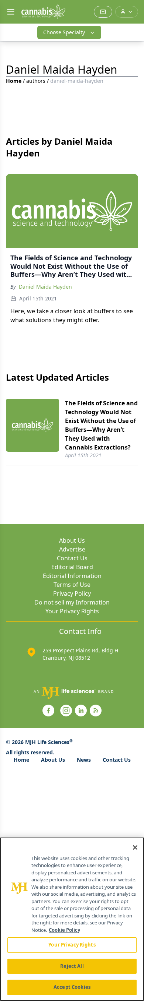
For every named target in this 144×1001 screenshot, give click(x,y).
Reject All (71, 966)
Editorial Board (72, 567)
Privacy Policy (72, 593)
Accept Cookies (72, 987)
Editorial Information (72, 576)
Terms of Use (72, 585)
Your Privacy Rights (72, 611)
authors (35, 80)
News (84, 759)
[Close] (135, 847)
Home (13, 80)
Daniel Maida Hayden (45, 286)
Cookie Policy (64, 930)
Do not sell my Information (72, 602)
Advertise (72, 549)
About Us (72, 540)
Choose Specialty (64, 32)
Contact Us (72, 558)
